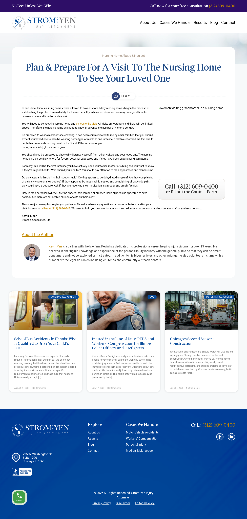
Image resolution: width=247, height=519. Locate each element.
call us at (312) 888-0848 (55, 208)
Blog (214, 22)
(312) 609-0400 (222, 6)
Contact (228, 22)
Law (152, 297)
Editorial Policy (144, 503)
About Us (148, 22)
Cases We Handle (175, 22)
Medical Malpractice (139, 450)
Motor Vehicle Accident (63, 297)
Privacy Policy (101, 503)
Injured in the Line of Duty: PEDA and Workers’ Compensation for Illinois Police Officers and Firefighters (123, 343)
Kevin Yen (55, 246)
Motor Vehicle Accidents (142, 432)
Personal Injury (136, 444)
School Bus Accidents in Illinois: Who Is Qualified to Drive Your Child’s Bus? (45, 343)
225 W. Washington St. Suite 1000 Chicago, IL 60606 (37, 457)
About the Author (37, 234)
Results (200, 22)
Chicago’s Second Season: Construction (192, 341)
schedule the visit (86, 123)
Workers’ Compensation (142, 438)
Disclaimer (123, 503)
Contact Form (204, 192)
